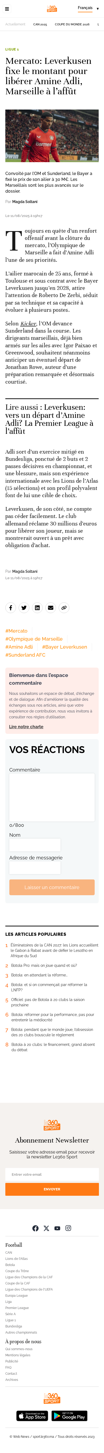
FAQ (8, 1367)
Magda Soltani (24, 202)
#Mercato (16, 631)
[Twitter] (46, 1228)
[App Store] (32, 1415)
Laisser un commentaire (52, 887)
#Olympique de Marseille (34, 639)
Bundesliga (13, 1326)
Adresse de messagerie (36, 857)
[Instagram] (68, 1228)
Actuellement (15, 24)
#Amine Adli (19, 647)
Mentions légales (17, 1355)
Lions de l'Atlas (16, 1259)
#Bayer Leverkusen (64, 647)
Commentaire (24, 770)
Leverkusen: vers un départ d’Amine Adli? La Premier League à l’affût (49, 419)
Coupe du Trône (17, 1271)
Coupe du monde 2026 (72, 24)
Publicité (11, 1361)
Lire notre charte (26, 726)
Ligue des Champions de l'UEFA (29, 1289)
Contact (11, 1374)
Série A (10, 1314)
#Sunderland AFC (25, 655)
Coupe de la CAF (17, 1283)
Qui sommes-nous (19, 1349)
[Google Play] (69, 1415)
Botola (10, 1265)
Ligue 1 (12, 49)
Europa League (16, 1296)
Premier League (17, 1308)
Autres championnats (21, 1332)
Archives (11, 1380)
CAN (8, 1253)
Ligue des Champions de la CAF (29, 1277)
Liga (8, 1302)
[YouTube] (57, 1228)
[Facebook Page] (35, 1228)
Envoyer (52, 1189)
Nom (15, 835)
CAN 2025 (40, 24)
